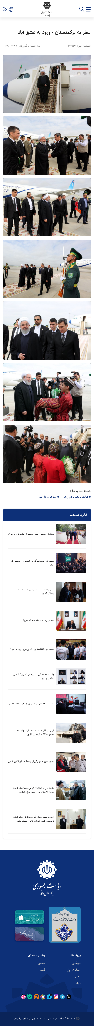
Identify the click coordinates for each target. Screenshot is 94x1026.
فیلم (42, 969)
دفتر (78, 976)
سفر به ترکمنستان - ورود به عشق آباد (54, 32)
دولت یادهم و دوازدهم (75, 496)
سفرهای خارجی (47, 496)
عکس (41, 963)
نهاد (78, 983)
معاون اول (74, 969)
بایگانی (76, 963)
